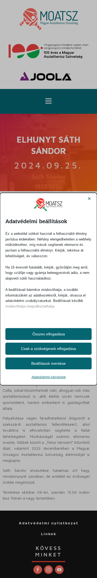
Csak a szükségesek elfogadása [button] (48, 348)
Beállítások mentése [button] (48, 363)
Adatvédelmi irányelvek (49, 377)
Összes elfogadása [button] (48, 334)
